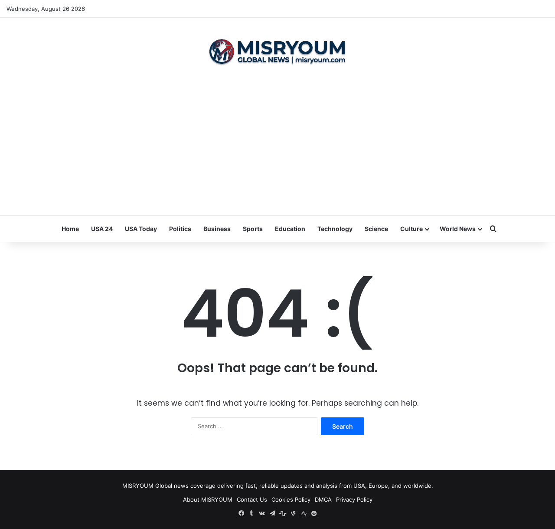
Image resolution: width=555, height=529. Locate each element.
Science (376, 228)
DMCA (323, 499)
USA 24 (102, 228)
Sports (253, 228)
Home (70, 228)
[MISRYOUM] (277, 51)
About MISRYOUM (207, 499)
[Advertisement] (277, 146)
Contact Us (252, 499)
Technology (335, 228)
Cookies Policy (290, 499)
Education (290, 228)
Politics (180, 228)
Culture (411, 228)
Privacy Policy (354, 499)
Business (217, 228)
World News (458, 228)
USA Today (141, 228)
